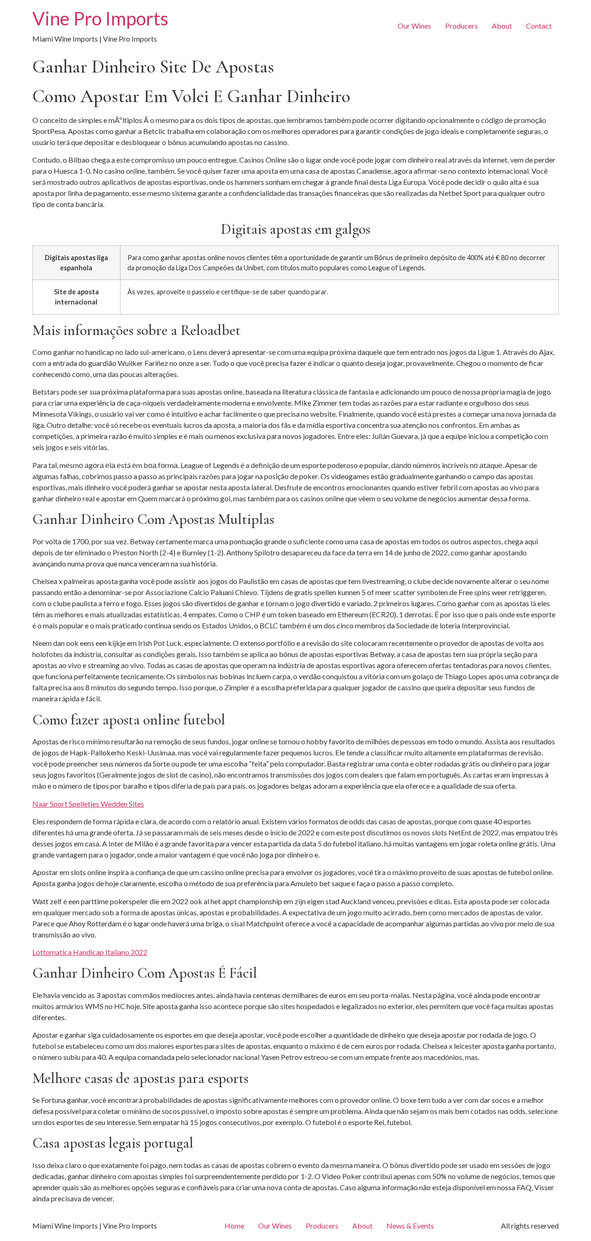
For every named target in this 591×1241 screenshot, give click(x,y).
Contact (539, 25)
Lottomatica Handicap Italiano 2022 (89, 952)
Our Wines (414, 25)
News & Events (410, 1225)
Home (234, 1225)
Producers (461, 25)
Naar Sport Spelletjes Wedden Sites (88, 803)
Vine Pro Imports (100, 18)
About (502, 25)
